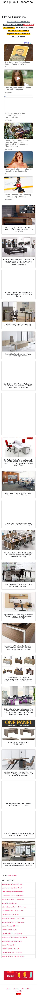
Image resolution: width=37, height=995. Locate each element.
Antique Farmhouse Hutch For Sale (13, 918)
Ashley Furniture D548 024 (10, 926)
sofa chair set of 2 (9, 28)
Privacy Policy (26, 989)
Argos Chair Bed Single (9, 903)
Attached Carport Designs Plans (12, 884)
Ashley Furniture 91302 (9, 930)
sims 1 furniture (29, 25)
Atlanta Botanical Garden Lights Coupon (14, 907)
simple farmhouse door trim (24, 28)
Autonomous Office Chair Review (12, 911)
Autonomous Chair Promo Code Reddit (14, 937)
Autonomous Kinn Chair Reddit (12, 941)
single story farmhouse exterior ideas (18, 34)
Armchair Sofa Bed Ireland (10, 914)
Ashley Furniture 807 (8, 945)
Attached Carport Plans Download (12, 892)
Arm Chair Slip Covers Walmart (12, 933)
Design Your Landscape (18, 2)
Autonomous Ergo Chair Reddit (12, 888)
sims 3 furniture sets (18, 37)
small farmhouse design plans (12, 25)
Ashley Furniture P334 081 (10, 949)
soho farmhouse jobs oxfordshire (18, 31)
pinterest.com (12, 875)
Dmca (8, 989)
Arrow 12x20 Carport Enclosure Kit (13, 899)
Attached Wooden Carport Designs (13, 956)
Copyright (18, 991)
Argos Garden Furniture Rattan (12, 952)
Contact (16, 989)
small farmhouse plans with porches (18, 22)
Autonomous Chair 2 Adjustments (12, 895)
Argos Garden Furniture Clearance (13, 922)
